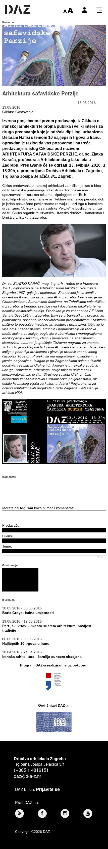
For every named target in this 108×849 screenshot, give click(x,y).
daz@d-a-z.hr (27, 776)
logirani (26, 508)
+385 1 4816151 (32, 769)
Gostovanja (24, 112)
